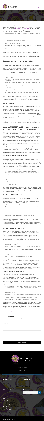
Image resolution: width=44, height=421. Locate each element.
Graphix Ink (13, 419)
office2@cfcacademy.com (22, 368)
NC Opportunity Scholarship (28, 381)
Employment (5, 383)
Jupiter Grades (25, 383)
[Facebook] (32, 418)
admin (5, 311)
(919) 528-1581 (22, 370)
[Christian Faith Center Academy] (10, 6)
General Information (6, 381)
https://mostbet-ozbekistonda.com (22, 28)
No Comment (12, 311)
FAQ (3, 391)
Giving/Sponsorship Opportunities (9, 387)
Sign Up (40, 1)
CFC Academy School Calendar (8, 389)
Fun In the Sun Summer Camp (8, 385)
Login (37, 1)
